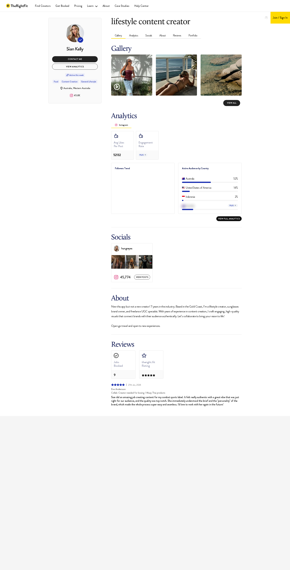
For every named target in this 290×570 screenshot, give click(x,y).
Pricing (78, 6)
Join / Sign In (280, 18)
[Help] (266, 17)
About (106, 6)
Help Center (141, 6)
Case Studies (122, 6)
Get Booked (62, 6)
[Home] (17, 6)
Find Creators (43, 6)
